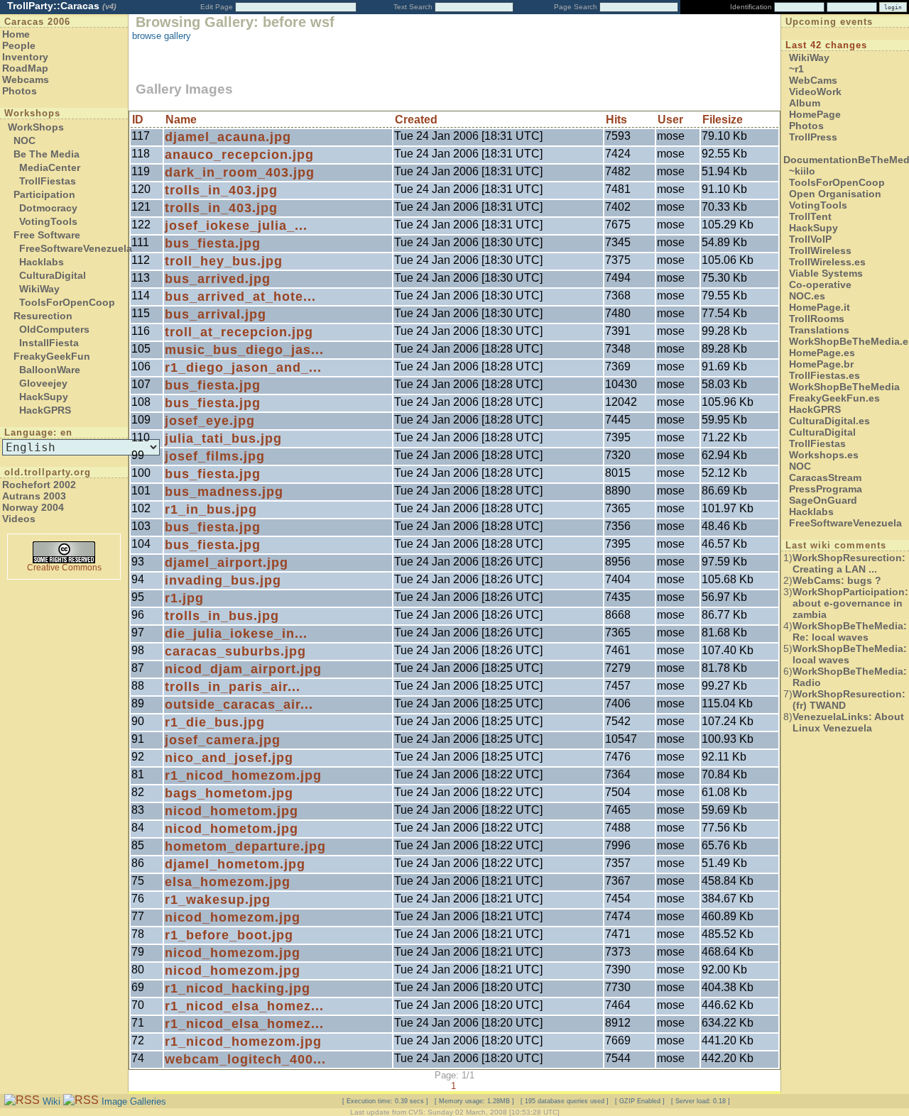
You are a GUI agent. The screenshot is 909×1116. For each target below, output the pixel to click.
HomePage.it (819, 307)
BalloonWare (49, 369)
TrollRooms (816, 318)
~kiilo (802, 171)
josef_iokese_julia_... (236, 226)
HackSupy (43, 396)
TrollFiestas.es (824, 375)
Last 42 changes (826, 45)
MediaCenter (49, 167)
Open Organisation (835, 193)
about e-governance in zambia (850, 603)
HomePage (815, 114)
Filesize (722, 120)
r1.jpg (184, 598)
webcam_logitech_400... (245, 1059)
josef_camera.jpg (223, 740)
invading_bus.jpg (223, 580)
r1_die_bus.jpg (215, 722)
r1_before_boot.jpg (229, 935)
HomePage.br (821, 364)
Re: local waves (850, 631)
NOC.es (807, 296)
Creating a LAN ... (849, 563)
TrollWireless (820, 250)
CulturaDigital (52, 275)
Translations (819, 330)
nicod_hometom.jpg (231, 811)
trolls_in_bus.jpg (222, 616)
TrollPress (813, 137)
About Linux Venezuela (848, 722)
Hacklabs (41, 261)
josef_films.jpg (215, 456)
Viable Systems (826, 273)
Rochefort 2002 (39, 484)
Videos (19, 518)
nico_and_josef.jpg (229, 758)
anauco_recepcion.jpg (239, 155)
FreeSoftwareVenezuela (75, 248)
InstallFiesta (49, 342)
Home (16, 34)
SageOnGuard (823, 500)
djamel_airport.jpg (226, 563)
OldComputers (54, 329)
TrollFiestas (47, 181)
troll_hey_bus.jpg (224, 261)
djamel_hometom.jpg (235, 864)
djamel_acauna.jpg (228, 137)
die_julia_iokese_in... (236, 633)
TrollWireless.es (827, 261)
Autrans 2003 (34, 496)
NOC (24, 140)
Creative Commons (64, 567)
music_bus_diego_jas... (244, 350)
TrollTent (810, 216)
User (670, 120)
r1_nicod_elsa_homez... (244, 1006)
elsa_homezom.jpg (227, 882)
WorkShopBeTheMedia (844, 386)
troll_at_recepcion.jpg (239, 332)
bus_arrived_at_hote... (240, 296)
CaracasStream (825, 477)
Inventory (25, 56)
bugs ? (837, 580)
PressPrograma (825, 489)
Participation (44, 194)
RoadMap (25, 68)
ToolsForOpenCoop (67, 302)
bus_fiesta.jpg (213, 243)
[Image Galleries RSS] (81, 1101)
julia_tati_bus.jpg (223, 438)
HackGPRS (45, 410)
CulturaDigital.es (829, 420)
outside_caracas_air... (239, 704)
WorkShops (36, 127)
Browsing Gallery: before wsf (235, 22)
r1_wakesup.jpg (218, 900)
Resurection (42, 315)
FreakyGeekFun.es (834, 398)
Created (416, 120)
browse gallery (161, 36)
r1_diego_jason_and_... (243, 367)
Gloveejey (43, 383)
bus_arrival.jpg (215, 314)
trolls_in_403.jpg (221, 190)
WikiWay (39, 288)
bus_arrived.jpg (218, 279)
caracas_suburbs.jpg (235, 651)
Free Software (46, 235)
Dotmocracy (48, 208)
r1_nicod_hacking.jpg (237, 988)
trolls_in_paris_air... (232, 687)
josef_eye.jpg (210, 421)
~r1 (796, 68)
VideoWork (815, 91)
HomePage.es (822, 352)
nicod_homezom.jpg (232, 917)
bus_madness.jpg (224, 492)
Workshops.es (824, 454)
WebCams (813, 80)
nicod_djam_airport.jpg (243, 669)
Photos (19, 90)
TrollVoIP (810, 239)
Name (181, 120)
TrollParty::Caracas (61, 5)
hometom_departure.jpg (245, 846)
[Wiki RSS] (22, 1101)
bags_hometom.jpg (229, 793)
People (19, 45)
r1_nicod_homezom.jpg (243, 775)
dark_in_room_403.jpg (240, 172)
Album (804, 103)
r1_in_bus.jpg (211, 509)
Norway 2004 (33, 507)
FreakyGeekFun (51, 356)
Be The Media (46, 154)
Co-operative (820, 284)
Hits (616, 120)
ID (137, 120)
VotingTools (48, 221)
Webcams (25, 79)
